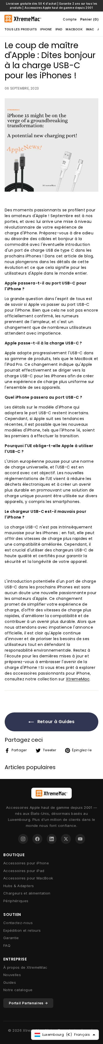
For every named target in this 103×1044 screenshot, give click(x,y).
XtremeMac (78, 679)
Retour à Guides (55, 721)
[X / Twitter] (66, 839)
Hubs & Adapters (18, 886)
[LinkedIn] (52, 839)
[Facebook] (37, 839)
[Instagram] (23, 839)
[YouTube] (80, 839)
